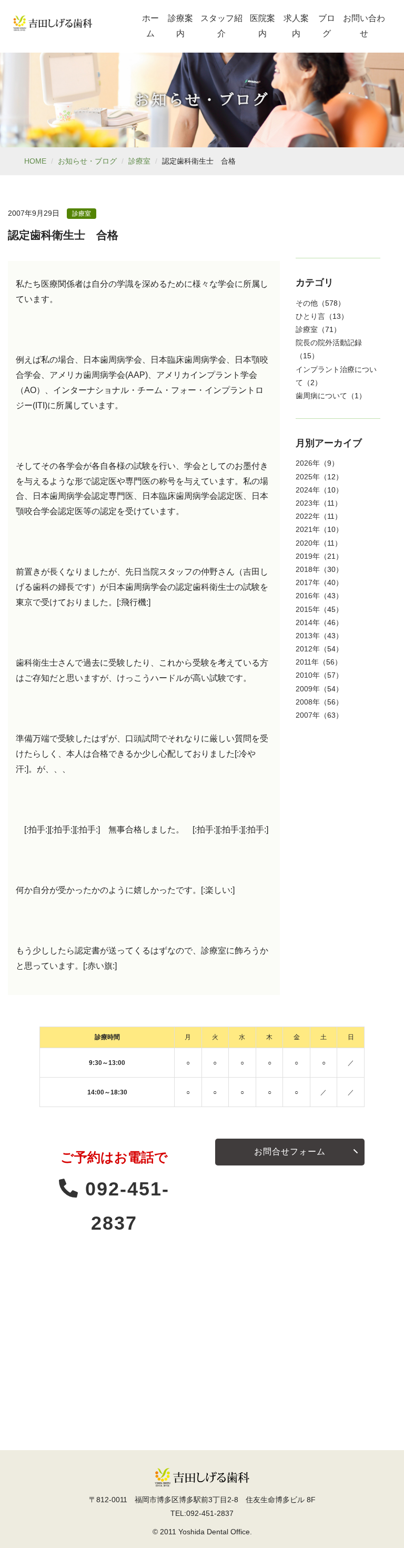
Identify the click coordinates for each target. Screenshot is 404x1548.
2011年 (307, 662)
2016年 (308, 595)
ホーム (150, 26)
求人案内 (296, 26)
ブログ (326, 26)
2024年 (308, 490)
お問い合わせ (364, 26)
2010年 (308, 675)
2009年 (308, 689)
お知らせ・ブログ (87, 161)
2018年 (308, 569)
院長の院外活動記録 (329, 342)
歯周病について (321, 395)
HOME (35, 161)
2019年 (308, 556)
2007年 (308, 715)
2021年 (308, 529)
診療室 (139, 161)
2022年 (308, 516)
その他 (307, 303)
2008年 (308, 702)
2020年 (308, 543)
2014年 (308, 622)
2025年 (308, 477)
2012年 (308, 649)
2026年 (308, 463)
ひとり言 (310, 316)
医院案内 (262, 26)
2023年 (308, 503)
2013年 (308, 635)
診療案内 (180, 26)
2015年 (308, 609)
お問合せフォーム (290, 1151)
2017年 (308, 582)
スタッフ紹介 (221, 26)
